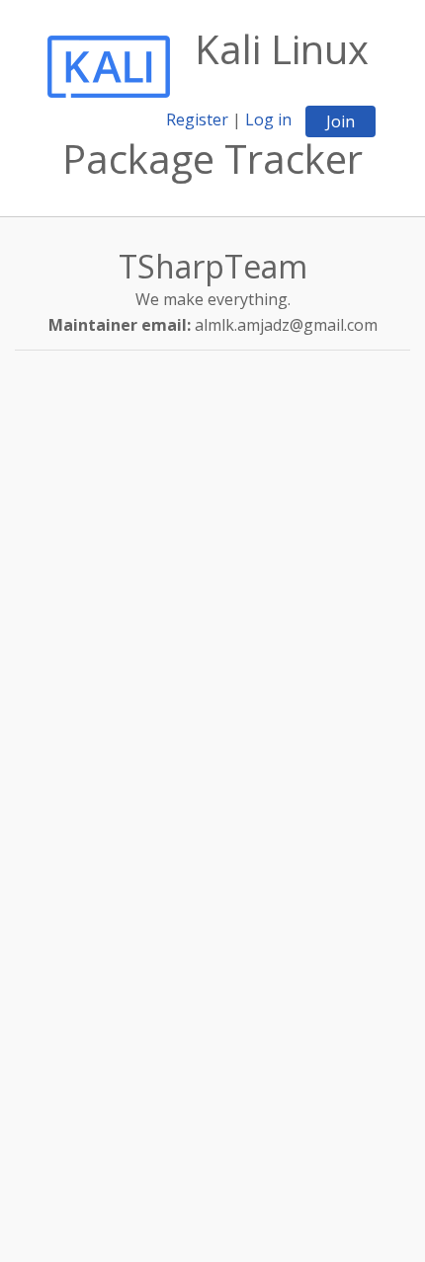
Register (197, 119)
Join (340, 121)
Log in (268, 119)
